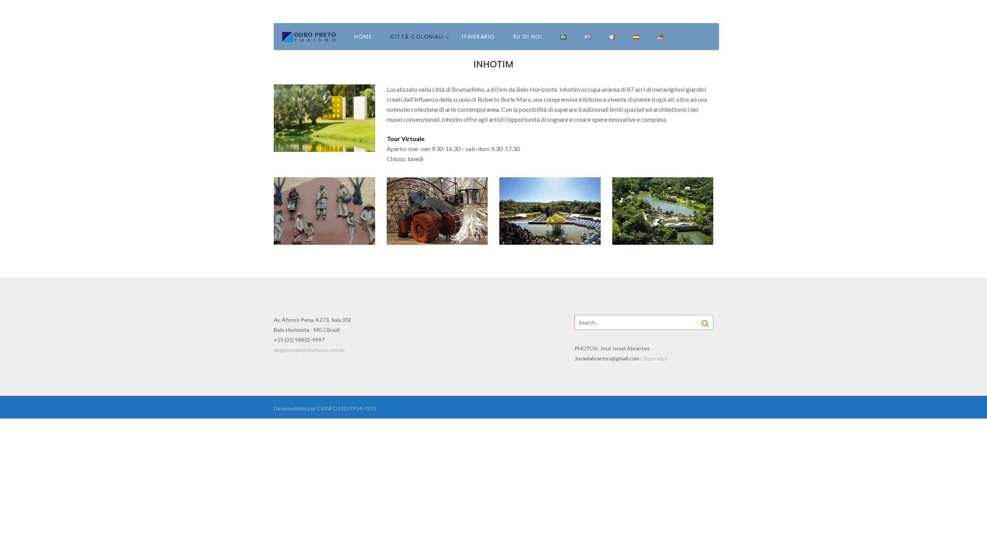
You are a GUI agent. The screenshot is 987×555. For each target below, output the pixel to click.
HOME (363, 36)
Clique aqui (653, 358)
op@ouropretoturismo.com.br (309, 349)
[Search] (705, 323)
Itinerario (478, 36)
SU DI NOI (527, 36)
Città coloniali (417, 36)
